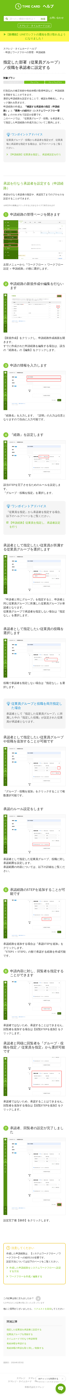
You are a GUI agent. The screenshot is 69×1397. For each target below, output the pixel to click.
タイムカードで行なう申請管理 (22, 1338)
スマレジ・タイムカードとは (34, 25)
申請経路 (40, 52)
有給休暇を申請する (16, 1343)
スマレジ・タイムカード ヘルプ (20, 48)
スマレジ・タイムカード (20, 1381)
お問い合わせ (57, 17)
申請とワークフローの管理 (19, 52)
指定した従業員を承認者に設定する (24, 1329)
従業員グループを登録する (20, 1334)
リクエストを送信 (42, 1308)
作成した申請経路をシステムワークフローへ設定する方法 (35, 1269)
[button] (38, 1298)
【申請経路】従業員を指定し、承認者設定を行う (35, 154)
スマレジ (21, 1378)
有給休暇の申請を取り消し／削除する (25, 1348)
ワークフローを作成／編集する (25, 1276)
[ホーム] (34, 6)
